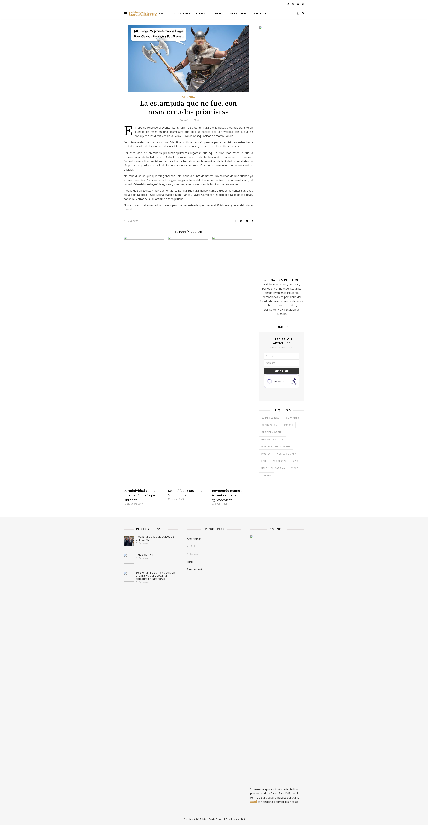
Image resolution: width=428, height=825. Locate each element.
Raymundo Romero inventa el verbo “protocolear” (227, 495)
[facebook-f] (288, 4)
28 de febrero (270, 417)
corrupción (269, 425)
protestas (280, 461)
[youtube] (298, 4)
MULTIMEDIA (238, 13)
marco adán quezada (276, 446)
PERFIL (219, 13)
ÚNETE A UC (261, 13)
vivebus (266, 475)
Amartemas (194, 539)
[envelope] (303, 4)
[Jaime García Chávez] (143, 13)
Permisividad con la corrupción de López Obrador (140, 495)
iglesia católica (272, 439)
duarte (288, 425)
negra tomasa (286, 453)
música (266, 453)
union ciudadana (273, 468)
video (295, 468)
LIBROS (201, 13)
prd (263, 461)
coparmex (292, 417)
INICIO (163, 13)
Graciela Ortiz (271, 432)
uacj (296, 461)
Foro (190, 562)
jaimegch (132, 220)
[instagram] (293, 4)
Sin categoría (195, 569)
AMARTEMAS (182, 13)
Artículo (192, 546)
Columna (188, 97)
